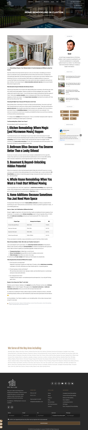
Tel (37, 412)
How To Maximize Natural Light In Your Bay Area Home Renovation (73, 84)
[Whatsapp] (55, 383)
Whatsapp (75, 115)
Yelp (74, 118)
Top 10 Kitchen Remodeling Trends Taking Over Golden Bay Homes (73, 91)
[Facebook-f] (52, 383)
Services (37, 1)
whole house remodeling (24, 112)
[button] (58, 135)
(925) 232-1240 (33, 395)
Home (8, 68)
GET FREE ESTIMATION (76, 1)
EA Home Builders (48, 108)
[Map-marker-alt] (65, 383)
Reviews (30, 1)
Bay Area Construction (14, 303)
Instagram (75, 111)
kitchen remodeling (18, 78)
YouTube (65, 115)
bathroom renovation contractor (15, 154)
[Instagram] (59, 383)
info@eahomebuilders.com (36, 401)
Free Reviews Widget (70, 144)
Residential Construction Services (20, 304)
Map (66, 118)
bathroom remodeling (12, 112)
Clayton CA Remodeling (25, 303)
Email (23, 412)
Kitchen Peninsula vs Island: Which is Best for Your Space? (72, 99)
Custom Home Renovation (36, 303)
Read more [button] (62, 140)
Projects (46, 1)
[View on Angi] (61, 131)
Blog (52, 1)
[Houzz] (72, 383)
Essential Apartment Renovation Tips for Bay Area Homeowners (73, 77)
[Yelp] (69, 383)
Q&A (57, 1)
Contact (63, 1)
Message (68, 412)
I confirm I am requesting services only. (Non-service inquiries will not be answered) (28, 419)
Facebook (65, 111)
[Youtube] (62, 383)
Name (9, 412)
